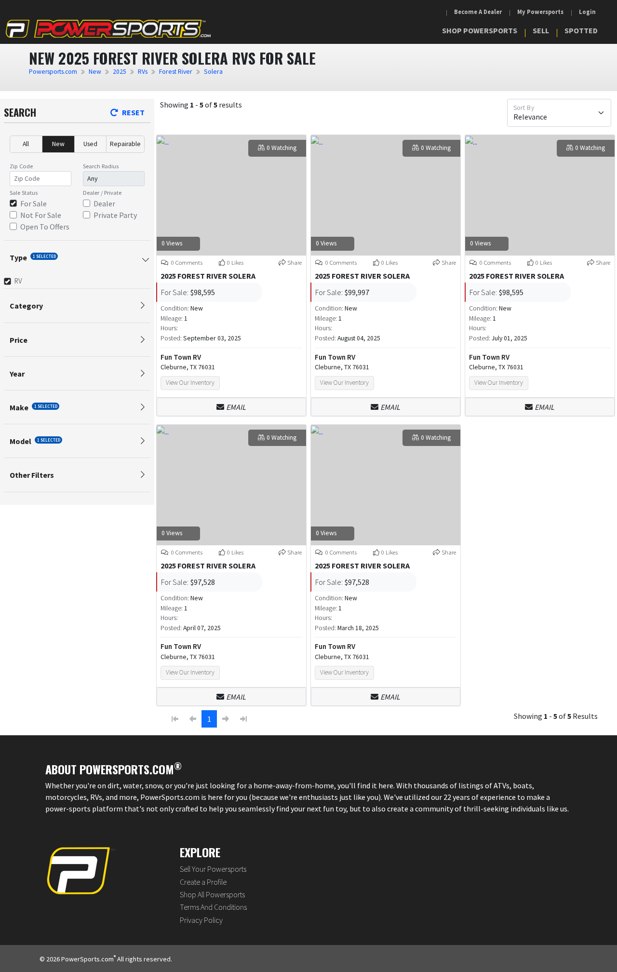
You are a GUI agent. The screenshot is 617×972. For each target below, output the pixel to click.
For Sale (33, 203)
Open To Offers (44, 226)
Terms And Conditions (213, 907)
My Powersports (540, 11)
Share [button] (294, 262)
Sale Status (24, 192)
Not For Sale (40, 215)
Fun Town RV (181, 357)
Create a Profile (203, 882)
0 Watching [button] (281, 148)
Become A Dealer (478, 11)
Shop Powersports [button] (479, 30)
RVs (143, 72)
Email (236, 407)
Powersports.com (53, 72)
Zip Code (21, 166)
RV (18, 280)
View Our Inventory (190, 382)
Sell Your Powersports (213, 869)
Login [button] (587, 11)
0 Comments (186, 262)
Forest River (175, 72)
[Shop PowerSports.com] (108, 28)
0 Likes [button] (235, 262)
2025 (119, 72)
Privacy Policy (201, 920)
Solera (213, 72)
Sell (541, 30)
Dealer (104, 203)
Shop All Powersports (212, 894)
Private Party (115, 215)
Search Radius (101, 166)
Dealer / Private (102, 192)
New (95, 72)
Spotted (581, 30)
